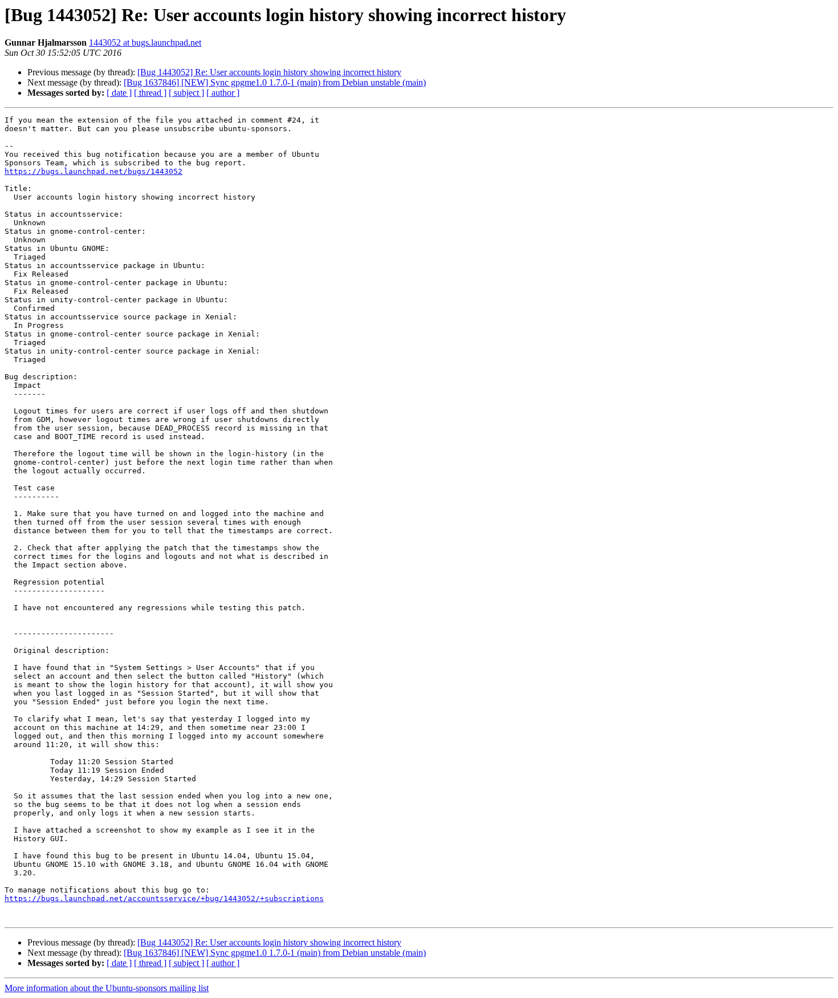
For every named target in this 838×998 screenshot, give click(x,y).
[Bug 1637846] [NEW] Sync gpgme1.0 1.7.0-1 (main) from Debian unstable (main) (275, 82)
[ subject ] (186, 93)
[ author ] (222, 93)
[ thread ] (150, 93)
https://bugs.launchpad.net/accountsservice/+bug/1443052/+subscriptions (164, 898)
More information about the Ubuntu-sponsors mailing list (107, 988)
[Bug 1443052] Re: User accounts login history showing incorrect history (269, 72)
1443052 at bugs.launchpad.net (145, 42)
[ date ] (119, 93)
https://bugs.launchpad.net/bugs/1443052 (93, 171)
